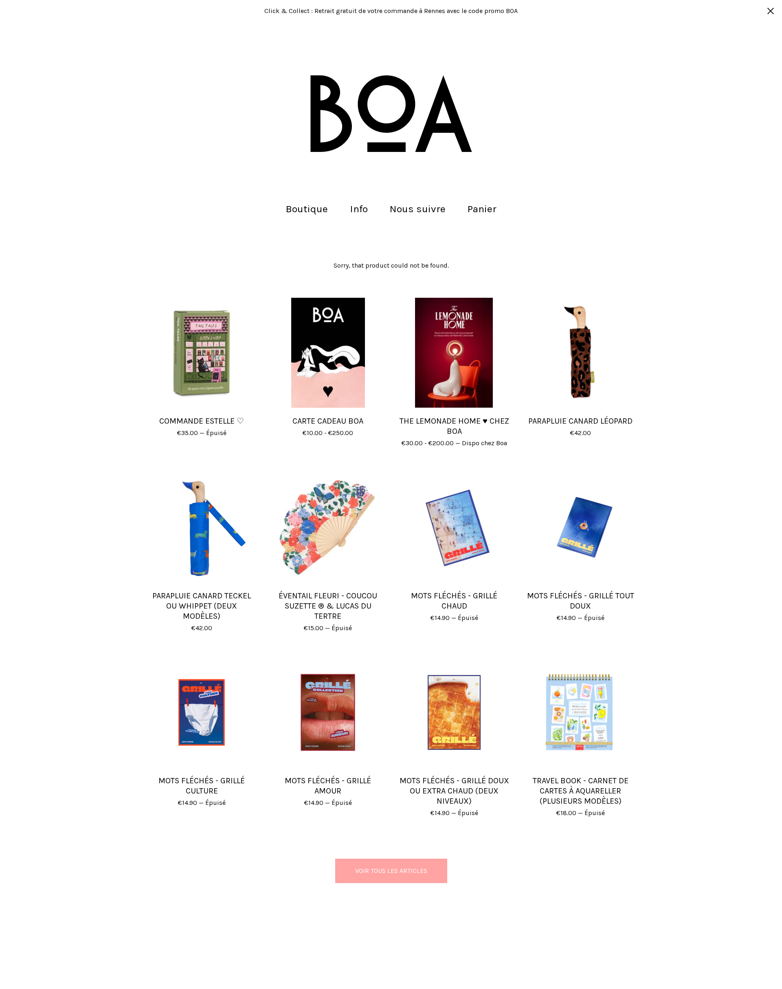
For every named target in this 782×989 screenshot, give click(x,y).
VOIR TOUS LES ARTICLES (391, 871)
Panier (484, 208)
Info (359, 209)
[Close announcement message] (770, 11)
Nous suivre (418, 209)
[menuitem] (306, 209)
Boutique (307, 209)
